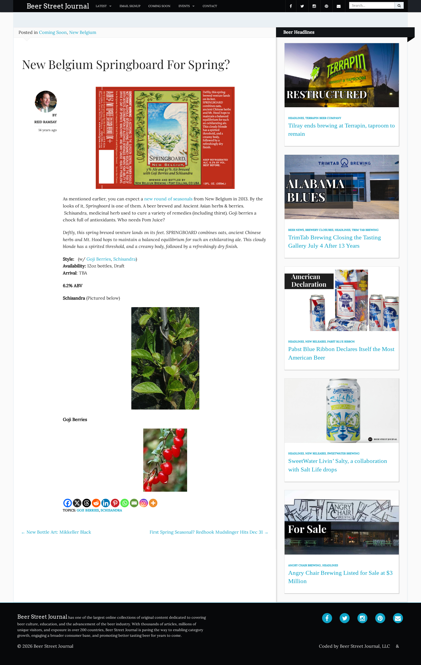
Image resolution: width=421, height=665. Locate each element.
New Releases (315, 341)
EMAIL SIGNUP (130, 6)
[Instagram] (143, 503)
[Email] (134, 503)
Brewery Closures (319, 230)
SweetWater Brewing (343, 453)
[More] (153, 503)
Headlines (296, 118)
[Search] (399, 5)
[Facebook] (67, 503)
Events (184, 6)
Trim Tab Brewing (365, 230)
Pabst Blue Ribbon (341, 341)
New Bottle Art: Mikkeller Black (56, 532)
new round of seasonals (167, 199)
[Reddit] (96, 503)
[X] (77, 503)
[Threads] (86, 503)
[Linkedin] (105, 503)
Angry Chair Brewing (304, 565)
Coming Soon (159, 6)
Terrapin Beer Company (323, 118)
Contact (210, 6)
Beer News (296, 230)
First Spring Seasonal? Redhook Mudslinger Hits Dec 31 (209, 532)
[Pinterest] (115, 503)
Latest (101, 6)
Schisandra (124, 259)
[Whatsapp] (124, 503)
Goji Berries (98, 259)
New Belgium (82, 32)
